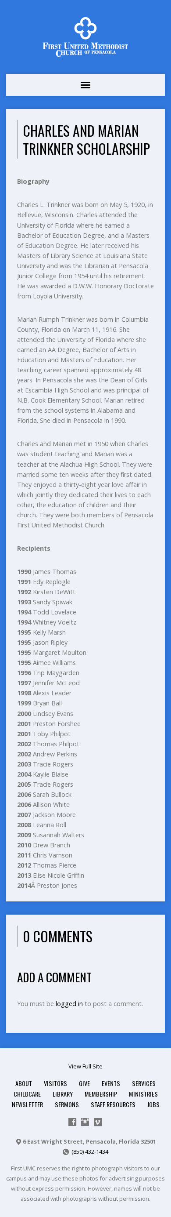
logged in (69, 1003)
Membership (101, 1093)
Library (63, 1093)
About (23, 1083)
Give (84, 1083)
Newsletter (27, 1104)
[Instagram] (85, 1122)
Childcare (27, 1093)
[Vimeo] (98, 1122)
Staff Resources (113, 1104)
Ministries (143, 1093)
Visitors (55, 1083)
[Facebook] (72, 1122)
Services (144, 1083)
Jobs (153, 1104)
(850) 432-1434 (89, 1151)
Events (111, 1083)
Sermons (67, 1104)
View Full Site (85, 1066)
